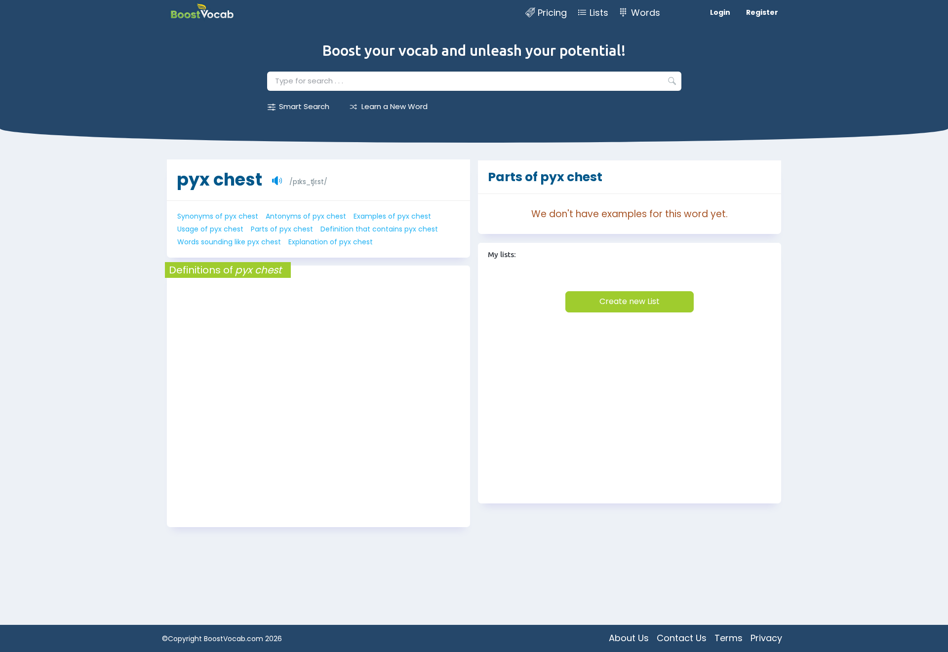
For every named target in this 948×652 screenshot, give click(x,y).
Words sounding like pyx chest (229, 242)
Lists (599, 12)
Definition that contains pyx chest (379, 229)
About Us (629, 638)
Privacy (766, 638)
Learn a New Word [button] (394, 106)
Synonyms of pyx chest (217, 216)
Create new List (629, 301)
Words (645, 12)
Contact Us (682, 638)
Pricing (552, 12)
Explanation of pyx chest (330, 242)
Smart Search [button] (304, 106)
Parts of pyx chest (282, 229)
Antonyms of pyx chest (306, 216)
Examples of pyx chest (392, 216)
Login (720, 12)
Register (762, 12)
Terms (728, 638)
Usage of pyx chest (210, 229)
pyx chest (219, 179)
